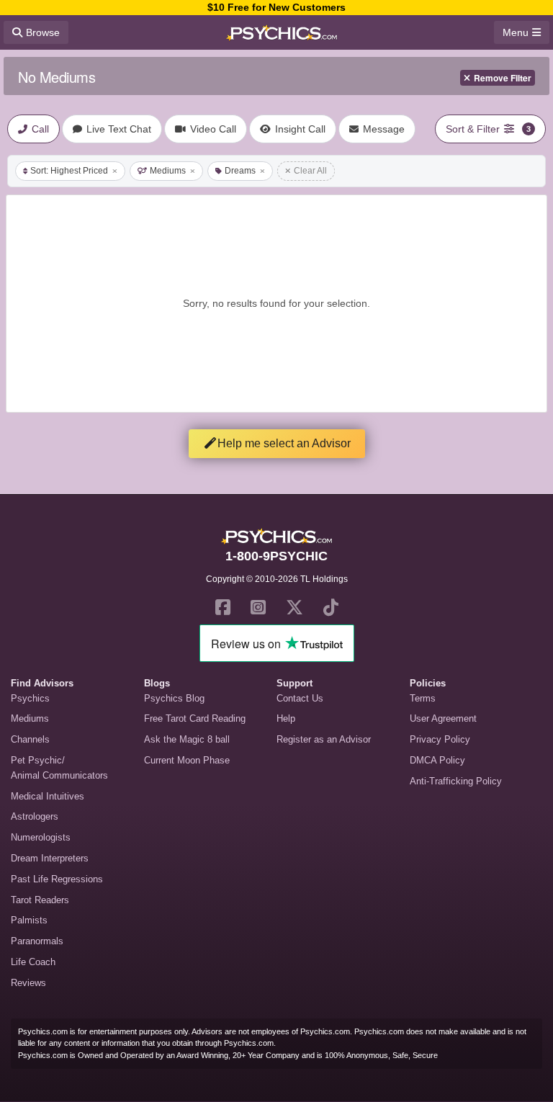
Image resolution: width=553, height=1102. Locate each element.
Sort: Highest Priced (69, 171)
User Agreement (443, 718)
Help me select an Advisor (284, 443)
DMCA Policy (437, 760)
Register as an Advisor (323, 739)
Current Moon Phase (187, 760)
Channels (30, 739)
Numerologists (41, 837)
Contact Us (299, 698)
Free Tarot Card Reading (195, 718)
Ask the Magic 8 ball (187, 739)
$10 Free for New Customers (276, 7)
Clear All (310, 171)
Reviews (28, 982)
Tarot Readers (40, 900)
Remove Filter (502, 77)
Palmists (29, 920)
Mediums (168, 171)
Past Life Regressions (57, 879)
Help (285, 718)
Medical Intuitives (47, 796)
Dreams (240, 171)
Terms (423, 698)
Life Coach (33, 962)
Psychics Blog (174, 698)
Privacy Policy (440, 739)
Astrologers (34, 816)
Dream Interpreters (50, 858)
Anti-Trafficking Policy (456, 781)
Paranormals (37, 941)
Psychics (30, 698)
